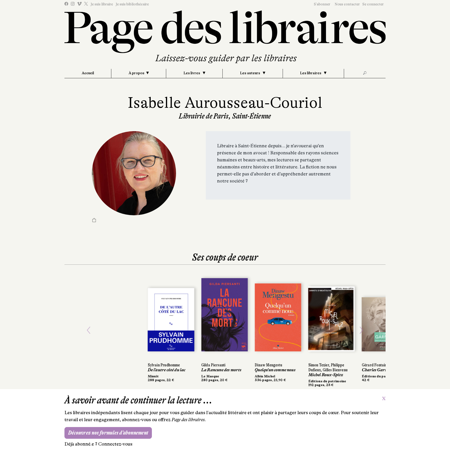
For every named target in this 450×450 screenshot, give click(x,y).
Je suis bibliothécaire (132, 4)
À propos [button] (136, 73)
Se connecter (373, 4)
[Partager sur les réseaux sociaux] (94, 220)
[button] (88, 330)
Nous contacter (347, 4)
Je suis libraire (101, 4)
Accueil (88, 73)
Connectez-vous (115, 444)
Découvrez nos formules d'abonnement (108, 433)
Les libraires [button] (311, 73)
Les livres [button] (192, 73)
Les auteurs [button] (250, 73)
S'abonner (322, 4)
